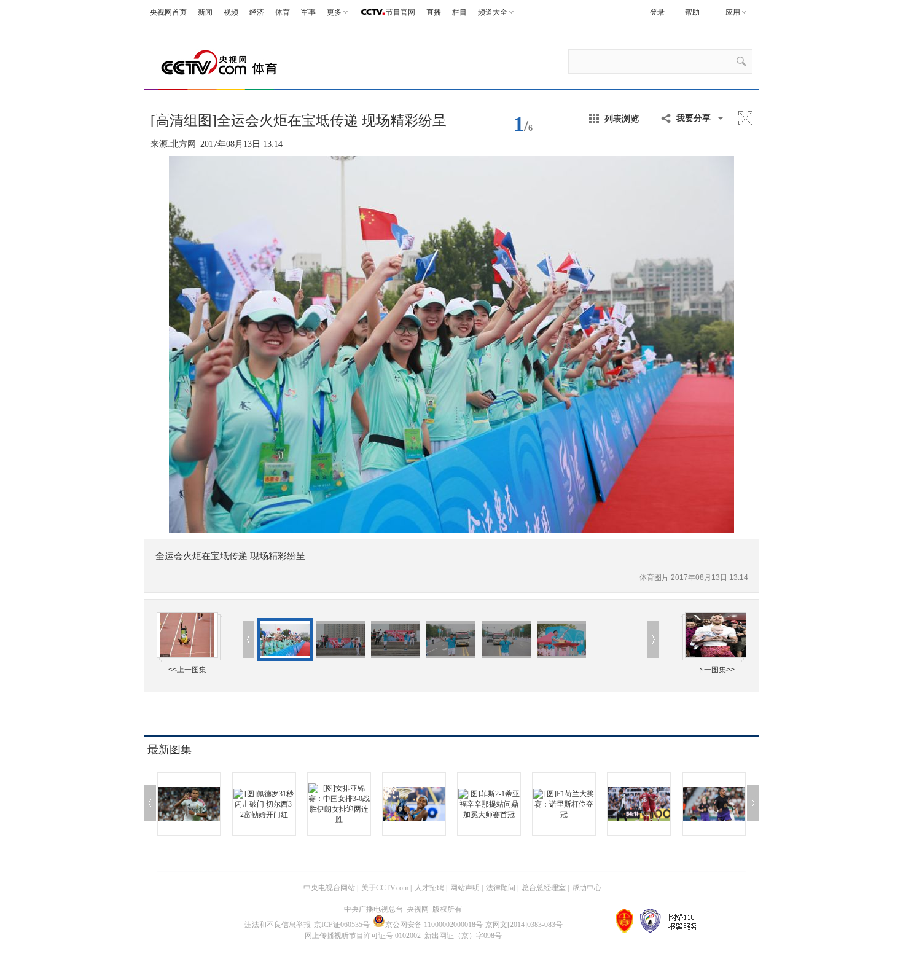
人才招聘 (429, 887)
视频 (231, 12)
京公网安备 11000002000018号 (434, 924)
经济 (256, 12)
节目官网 (400, 12)
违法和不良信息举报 (277, 924)
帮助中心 (586, 887)
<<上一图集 (187, 669)
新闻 (205, 12)
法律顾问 (500, 887)
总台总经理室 (544, 887)
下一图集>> (716, 669)
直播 (433, 12)
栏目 (459, 12)
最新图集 (169, 749)
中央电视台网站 (329, 887)
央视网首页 (168, 12)
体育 (282, 12)
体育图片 (655, 577)
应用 (732, 12)
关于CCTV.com (384, 887)
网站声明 (465, 887)
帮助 (692, 12)
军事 (308, 12)
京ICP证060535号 (342, 924)
